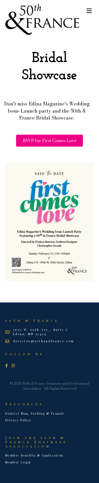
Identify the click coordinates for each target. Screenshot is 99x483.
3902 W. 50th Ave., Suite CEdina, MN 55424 (41, 332)
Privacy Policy (18, 420)
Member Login (18, 462)
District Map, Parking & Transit (34, 413)
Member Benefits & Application (34, 455)
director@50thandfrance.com (43, 341)
